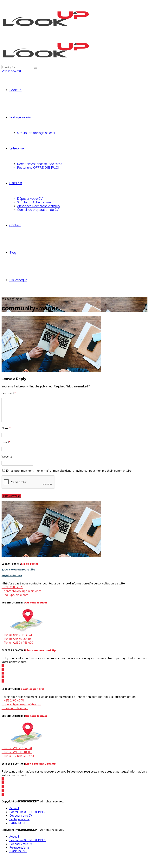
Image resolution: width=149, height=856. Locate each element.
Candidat (15, 183)
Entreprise (16, 148)
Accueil (14, 808)
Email (6, 442)
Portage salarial (20, 117)
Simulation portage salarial (36, 133)
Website (7, 456)
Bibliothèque (18, 280)
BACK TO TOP (18, 823)
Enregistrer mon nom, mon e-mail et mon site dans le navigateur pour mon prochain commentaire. (69, 470)
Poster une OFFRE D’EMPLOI (38, 167)
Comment (9, 393)
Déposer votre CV (30, 199)
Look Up (15, 90)
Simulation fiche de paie (34, 202)
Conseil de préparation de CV (38, 210)
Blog (12, 252)
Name (6, 428)
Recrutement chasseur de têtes (39, 164)
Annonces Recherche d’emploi (38, 206)
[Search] (35, 68)
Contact (15, 225)
